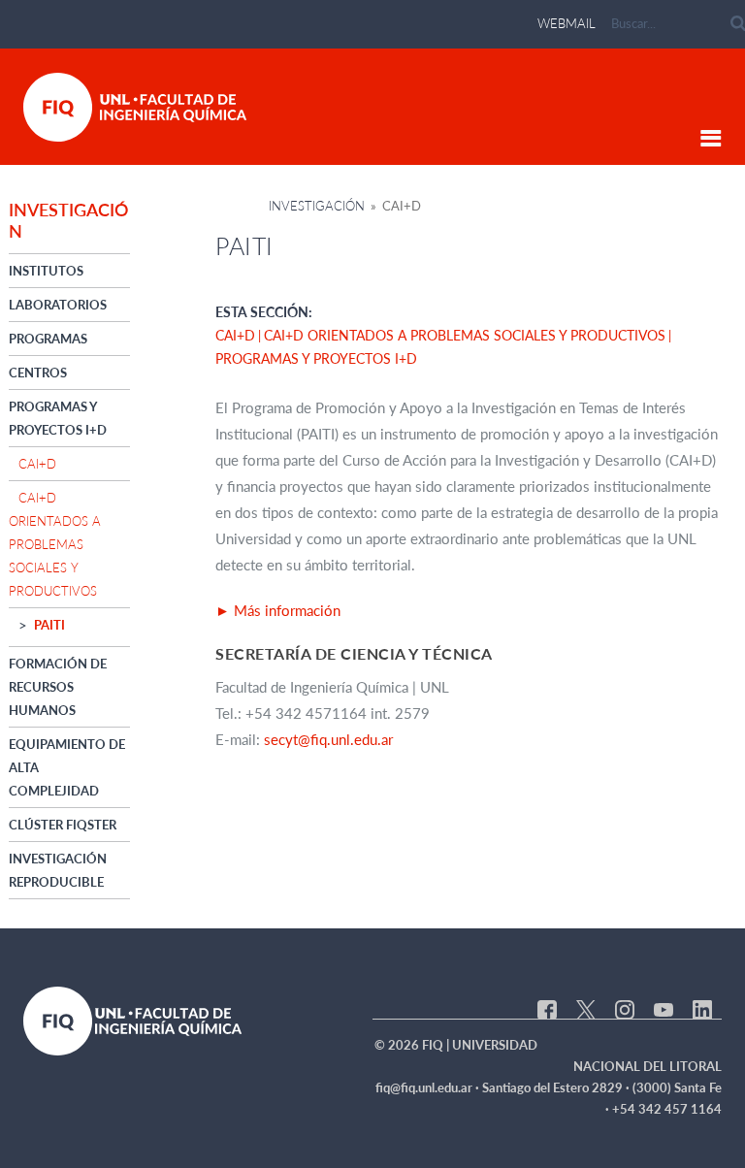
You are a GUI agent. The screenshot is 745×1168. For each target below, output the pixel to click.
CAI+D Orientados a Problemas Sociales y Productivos (55, 544)
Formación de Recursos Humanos (58, 687)
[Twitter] (586, 1008)
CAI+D (37, 463)
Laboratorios (58, 304)
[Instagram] (624, 1008)
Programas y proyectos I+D (316, 358)
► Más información (279, 610)
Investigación (317, 205)
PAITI (49, 625)
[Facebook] (547, 1008)
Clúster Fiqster (62, 824)
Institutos (46, 270)
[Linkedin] (702, 1008)
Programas (48, 338)
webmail (566, 23)
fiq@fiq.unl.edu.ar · (428, 1087)
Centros (38, 372)
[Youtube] (663, 1008)
